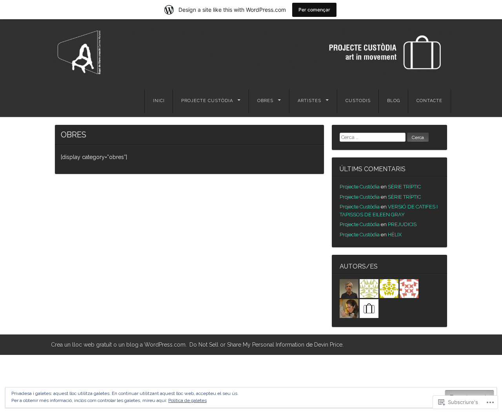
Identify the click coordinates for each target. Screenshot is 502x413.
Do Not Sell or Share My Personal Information (246, 345)
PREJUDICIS (402, 224)
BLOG (393, 100)
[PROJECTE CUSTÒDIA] (251, 52)
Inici (159, 100)
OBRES (265, 100)
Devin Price (328, 345)
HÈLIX (395, 235)
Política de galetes (187, 400)
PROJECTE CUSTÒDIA (207, 100)
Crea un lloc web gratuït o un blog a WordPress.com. (119, 345)
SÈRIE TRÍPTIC (404, 187)
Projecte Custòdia (360, 187)
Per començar (314, 10)
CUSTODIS (358, 100)
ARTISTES (309, 100)
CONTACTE (429, 100)
